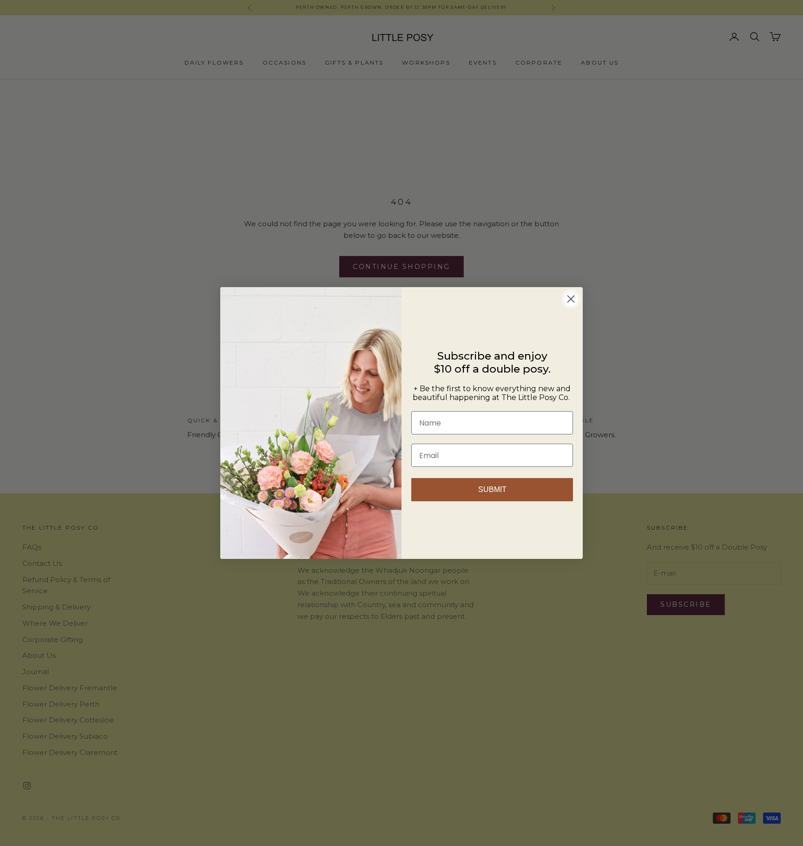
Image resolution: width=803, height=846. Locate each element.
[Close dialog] (571, 299)
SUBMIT (492, 489)
